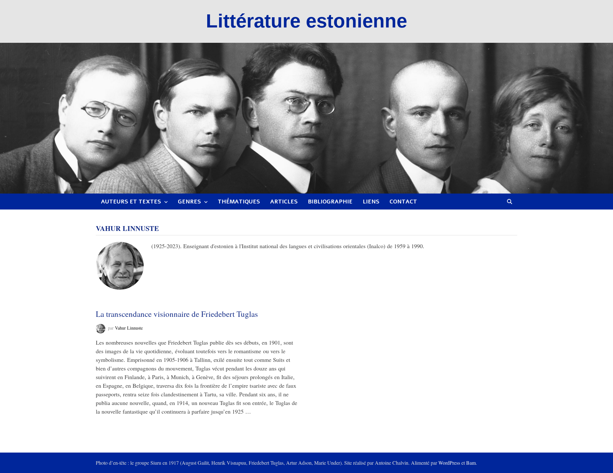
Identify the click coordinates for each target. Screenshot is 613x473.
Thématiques (239, 201)
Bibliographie (330, 201)
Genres (189, 201)
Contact (403, 201)
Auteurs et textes (131, 201)
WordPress (449, 462)
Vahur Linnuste (129, 328)
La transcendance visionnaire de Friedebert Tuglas (177, 314)
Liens (371, 201)
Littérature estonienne (306, 21)
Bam (471, 462)
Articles (284, 201)
